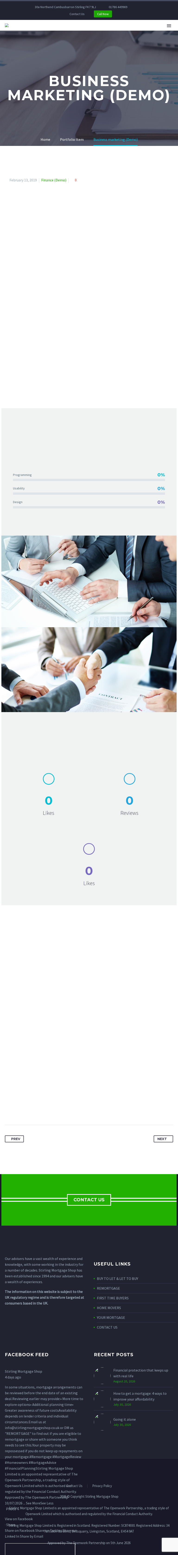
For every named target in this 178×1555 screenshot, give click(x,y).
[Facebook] (145, 7)
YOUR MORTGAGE (111, 1317)
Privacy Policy (102, 1486)
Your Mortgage (102, 32)
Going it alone (124, 1419)
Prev (15, 1139)
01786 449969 (118, 7)
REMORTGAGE (108, 1288)
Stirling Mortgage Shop (23, 1371)
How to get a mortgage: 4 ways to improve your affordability (140, 1396)
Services (69, 32)
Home (47, 32)
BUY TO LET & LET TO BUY (117, 1278)
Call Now (103, 14)
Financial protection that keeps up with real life (140, 1373)
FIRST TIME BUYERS (113, 1298)
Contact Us (77, 14)
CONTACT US (89, 1199)
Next (162, 1139)
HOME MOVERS (109, 1307)
